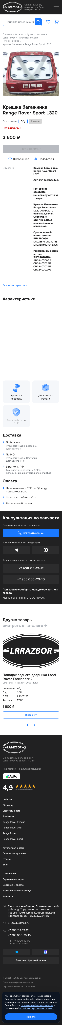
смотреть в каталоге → (25, 625)
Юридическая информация (17, 890)
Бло (5, 864)
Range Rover (9, 833)
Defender (8, 799)
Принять (31, 1016)
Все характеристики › (15, 285)
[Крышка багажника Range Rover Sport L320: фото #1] (31, 73)
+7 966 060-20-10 (31, 579)
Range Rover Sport (13, 838)
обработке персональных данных (37, 1008)
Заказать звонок (33, 533)
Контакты (8, 896)
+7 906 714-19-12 (31, 568)
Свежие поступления (14, 853)
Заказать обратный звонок (31, 960)
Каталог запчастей (13, 847)
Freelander (8, 816)
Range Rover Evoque (14, 821)
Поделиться (46, 159)
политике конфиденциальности (37, 1005)
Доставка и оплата (13, 884)
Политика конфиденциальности (18, 982)
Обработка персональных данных (19, 987)
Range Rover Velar (12, 827)
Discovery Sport (11, 810)
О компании (9, 873)
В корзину (31, 714)
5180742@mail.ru (18, 923)
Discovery (8, 805)
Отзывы (7, 858)
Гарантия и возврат (13, 879)
